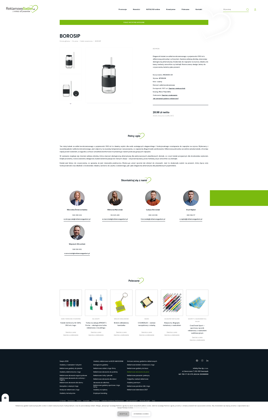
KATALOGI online (153, 9)
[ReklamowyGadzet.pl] (22, 9)
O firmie (63, 401)
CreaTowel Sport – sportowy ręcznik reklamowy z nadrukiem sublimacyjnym (197, 329)
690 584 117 (191, 215)
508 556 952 (77, 249)
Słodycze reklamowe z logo (69, 390)
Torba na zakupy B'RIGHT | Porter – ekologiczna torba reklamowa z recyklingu (96, 325)
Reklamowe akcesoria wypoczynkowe (73, 375)
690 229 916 (153, 215)
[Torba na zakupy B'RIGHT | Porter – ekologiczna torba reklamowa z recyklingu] (96, 303)
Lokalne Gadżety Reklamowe (113, 401)
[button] (70, 103)
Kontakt (199, 9)
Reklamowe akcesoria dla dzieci (104, 379)
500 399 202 (77, 215)
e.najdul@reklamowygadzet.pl (191, 219)
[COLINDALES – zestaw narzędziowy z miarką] (147, 303)
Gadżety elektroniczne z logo (70, 372)
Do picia (156, 49)
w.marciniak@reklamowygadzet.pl (115, 219)
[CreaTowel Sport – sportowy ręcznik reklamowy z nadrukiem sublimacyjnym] (197, 303)
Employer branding (100, 393)
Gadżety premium (133, 383)
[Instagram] (200, 361)
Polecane (185, 9)
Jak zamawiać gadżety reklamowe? (166, 98)
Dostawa (71, 401)
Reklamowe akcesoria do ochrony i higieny (72, 379)
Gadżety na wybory (100, 390)
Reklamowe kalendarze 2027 (137, 390)
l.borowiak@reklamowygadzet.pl (153, 219)
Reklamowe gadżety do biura (137, 368)
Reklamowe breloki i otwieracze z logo (141, 365)
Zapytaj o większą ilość (177, 88)
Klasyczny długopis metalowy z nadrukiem (172, 324)
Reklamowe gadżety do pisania (71, 368)
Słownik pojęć (145, 401)
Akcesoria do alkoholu (101, 383)
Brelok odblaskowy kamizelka (121, 324)
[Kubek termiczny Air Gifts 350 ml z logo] (71, 303)
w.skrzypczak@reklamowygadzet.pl (77, 219)
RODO (79, 401)
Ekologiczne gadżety (100, 365)
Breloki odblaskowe (121, 319)
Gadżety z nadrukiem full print (71, 365)
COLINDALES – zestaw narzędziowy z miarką (146, 324)
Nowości (136, 9)
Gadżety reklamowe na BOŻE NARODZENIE (108, 361)
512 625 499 (115, 215)
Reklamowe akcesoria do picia (138, 372)
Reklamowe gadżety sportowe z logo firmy (106, 386)
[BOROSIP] (70, 60)
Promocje (123, 9)
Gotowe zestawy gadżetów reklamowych (142, 361)
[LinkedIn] (205, 361)
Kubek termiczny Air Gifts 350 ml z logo (71, 324)
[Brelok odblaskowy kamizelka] (121, 303)
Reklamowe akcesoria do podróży (105, 372)
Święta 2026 (64, 361)
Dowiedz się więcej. (140, 408)
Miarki (146, 319)
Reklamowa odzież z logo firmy (104, 368)
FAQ (153, 401)
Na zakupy (96, 319)
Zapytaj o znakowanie (169, 95)
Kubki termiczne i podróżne (71, 319)
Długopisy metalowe (171, 319)
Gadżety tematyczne (67, 393)
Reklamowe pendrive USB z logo (138, 386)
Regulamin (95, 401)
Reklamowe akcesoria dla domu (71, 383)
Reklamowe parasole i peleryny (138, 375)
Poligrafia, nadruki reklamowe (137, 379)
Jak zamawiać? (132, 401)
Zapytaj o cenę (71, 332)
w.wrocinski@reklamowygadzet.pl (77, 253)
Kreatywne (170, 9)
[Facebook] (195, 361)
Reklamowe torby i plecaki (102, 375)
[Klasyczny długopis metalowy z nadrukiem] (172, 303)
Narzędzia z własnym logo (69, 386)
